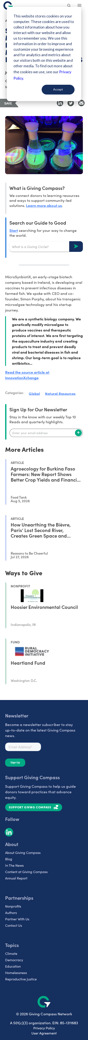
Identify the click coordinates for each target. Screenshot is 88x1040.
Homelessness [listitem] (16, 972)
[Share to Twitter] (70, 103)
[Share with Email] (81, 103)
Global (34, 393)
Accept (58, 89)
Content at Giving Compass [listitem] (26, 871)
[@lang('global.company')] (8, 5)
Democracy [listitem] (14, 960)
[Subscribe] (78, 432)
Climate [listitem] (11, 953)
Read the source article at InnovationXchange (27, 374)
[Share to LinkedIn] (60, 103)
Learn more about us (44, 205)
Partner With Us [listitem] (17, 919)
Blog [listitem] (8, 859)
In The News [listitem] (14, 865)
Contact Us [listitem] (13, 925)
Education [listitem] (13, 966)
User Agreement (44, 1033)
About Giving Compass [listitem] (23, 852)
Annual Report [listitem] (16, 878)
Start (13, 230)
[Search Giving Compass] (69, 6)
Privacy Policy (44, 1028)
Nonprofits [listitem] (13, 906)
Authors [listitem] (11, 912)
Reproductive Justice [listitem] (21, 979)
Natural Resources (60, 393)
